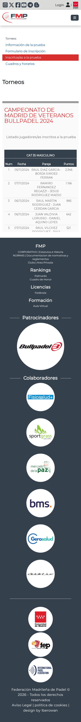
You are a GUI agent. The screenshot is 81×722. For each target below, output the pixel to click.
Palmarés (41, 275)
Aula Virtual (40, 306)
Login (59, 5)
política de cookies (51, 705)
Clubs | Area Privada (40, 262)
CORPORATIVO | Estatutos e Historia (40, 251)
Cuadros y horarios (20, 64)
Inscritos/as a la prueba (23, 57)
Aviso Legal (22, 705)
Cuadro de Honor (41, 279)
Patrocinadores (40, 317)
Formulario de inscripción (25, 51)
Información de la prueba (25, 45)
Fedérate (40, 292)
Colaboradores (40, 378)
